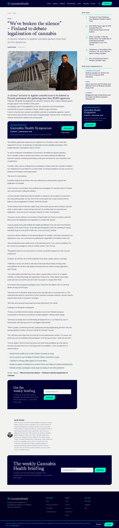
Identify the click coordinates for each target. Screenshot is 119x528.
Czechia (15, 327)
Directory (86, 3)
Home (9, 13)
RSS (86, 508)
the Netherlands (52, 327)
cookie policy (15, 525)
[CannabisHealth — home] (18, 3)
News (49, 3)
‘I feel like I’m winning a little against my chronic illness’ (28, 361)
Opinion (67, 505)
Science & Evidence (52, 505)
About (67, 515)
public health (44, 115)
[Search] (99, 3)
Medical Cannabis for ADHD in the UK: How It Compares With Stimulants (97, 75)
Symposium (69, 512)
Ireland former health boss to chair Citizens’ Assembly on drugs (31, 353)
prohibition (52, 343)
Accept (108, 524)
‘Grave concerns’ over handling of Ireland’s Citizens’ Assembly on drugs (34, 357)
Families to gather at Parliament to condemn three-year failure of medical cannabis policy (41, 364)
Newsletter (88, 501)
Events (93, 3)
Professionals (71, 3)
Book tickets (65, 132)
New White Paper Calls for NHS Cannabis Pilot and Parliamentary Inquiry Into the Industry (100, 29)
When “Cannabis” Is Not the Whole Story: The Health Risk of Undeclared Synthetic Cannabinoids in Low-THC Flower (100, 40)
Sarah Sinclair (11, 47)
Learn (79, 3)
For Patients (49, 508)
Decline (98, 524)
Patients (62, 3)
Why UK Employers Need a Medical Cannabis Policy (98, 59)
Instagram (87, 505)
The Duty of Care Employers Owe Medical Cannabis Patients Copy (100, 19)
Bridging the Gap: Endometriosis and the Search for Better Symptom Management (98, 97)
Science (55, 3)
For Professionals (51, 512)
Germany (23, 322)
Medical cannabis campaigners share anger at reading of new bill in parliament (36, 368)
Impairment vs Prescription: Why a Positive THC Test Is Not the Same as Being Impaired (100, 51)
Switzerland (39, 327)
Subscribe (107, 3)
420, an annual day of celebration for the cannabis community (40, 145)
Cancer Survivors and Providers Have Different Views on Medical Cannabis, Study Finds (98, 86)
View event (68, 128)
